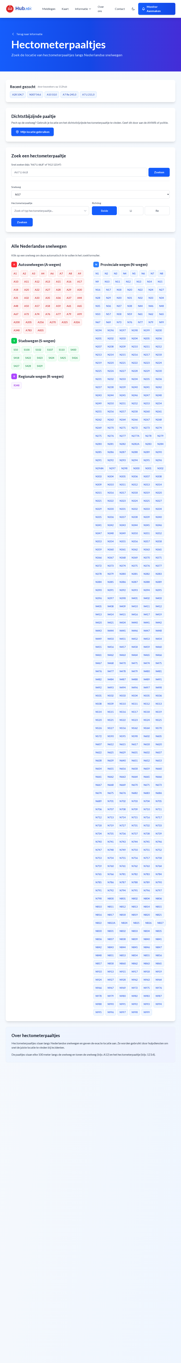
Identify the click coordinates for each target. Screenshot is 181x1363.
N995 (99, 1012)
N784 (159, 874)
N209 (123, 346)
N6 (143, 273)
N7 (152, 273)
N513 (159, 703)
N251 (123, 403)
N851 (111, 955)
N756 (135, 857)
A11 (26, 281)
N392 (123, 590)
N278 (148, 435)
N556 (123, 727)
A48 (16, 305)
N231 (99, 378)
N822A (111, 922)
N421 (111, 622)
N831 (111, 930)
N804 (147, 898)
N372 (99, 565)
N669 (123, 784)
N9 (97, 281)
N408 (111, 606)
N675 (111, 792)
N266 (135, 419)
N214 (111, 354)
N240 (135, 387)
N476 (99, 671)
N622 (99, 752)
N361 (123, 549)
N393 (135, 590)
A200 (17, 322)
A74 (37, 314)
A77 (58, 314)
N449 (99, 638)
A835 (41, 330)
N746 (159, 841)
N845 (135, 947)
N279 (160, 435)
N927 (111, 979)
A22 (37, 289)
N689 (99, 801)
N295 (147, 460)
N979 (111, 995)
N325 (147, 500)
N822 (99, 922)
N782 (135, 874)
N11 (117, 281)
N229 (147, 370)
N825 (136, 922)
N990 (111, 1003)
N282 (123, 443)
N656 (123, 768)
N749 (123, 849)
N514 (99, 711)
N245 (123, 395)
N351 (147, 533)
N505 (147, 695)
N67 (98, 322)
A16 (69, 281)
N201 (99, 338)
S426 (75, 357)
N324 (135, 500)
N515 (111, 711)
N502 (111, 695)
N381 (135, 573)
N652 (147, 760)
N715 (135, 817)
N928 (123, 979)
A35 (47, 297)
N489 (147, 679)
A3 (33, 273)
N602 (147, 736)
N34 (161, 297)
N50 (98, 314)
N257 (123, 411)
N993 (147, 1003)
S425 (63, 357)
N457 (123, 646)
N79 (151, 322)
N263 (111, 419)
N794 (123, 890)
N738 (147, 833)
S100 (27, 349)
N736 (123, 833)
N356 (135, 541)
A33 (37, 297)
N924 (99, 979)
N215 (123, 354)
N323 (123, 500)
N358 (159, 541)
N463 (123, 654)
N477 (111, 671)
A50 (26, 305)
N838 (123, 939)
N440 (135, 622)
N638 (99, 760)
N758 (159, 857)
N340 (159, 516)
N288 (135, 452)
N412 (159, 606)
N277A (135, 435)
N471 (135, 663)
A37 (69, 297)
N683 (147, 792)
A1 (15, 273)
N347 (99, 533)
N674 (99, 792)
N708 (123, 809)
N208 (111, 346)
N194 (99, 330)
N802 (135, 898)
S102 (38, 349)
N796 (147, 890)
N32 (140, 297)
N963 (147, 979)
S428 (28, 365)
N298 (124, 468)
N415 (123, 614)
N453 (147, 638)
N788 (135, 882)
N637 (159, 752)
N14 (149, 281)
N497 (147, 687)
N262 (99, 419)
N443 (99, 630)
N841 (159, 939)
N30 (119, 297)
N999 (147, 1012)
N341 (99, 525)
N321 (99, 500)
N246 (135, 395)
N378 (99, 573)
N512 (147, 703)
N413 (99, 614)
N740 (99, 841)
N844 (123, 947)
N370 (147, 557)
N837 (111, 939)
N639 (111, 760)
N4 (124, 273)
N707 (111, 809)
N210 (135, 346)
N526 (99, 727)
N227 (123, 370)
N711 (159, 809)
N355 (123, 541)
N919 (159, 971)
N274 (159, 427)
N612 (111, 744)
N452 (135, 638)
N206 (159, 338)
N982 (135, 995)
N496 (135, 687)
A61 (69, 305)
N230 (159, 370)
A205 (29, 322)
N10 (107, 281)
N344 (135, 525)
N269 (99, 427)
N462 (111, 654)
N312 (135, 484)
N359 (99, 549)
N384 (99, 581)
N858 (111, 963)
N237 (99, 387)
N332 (135, 508)
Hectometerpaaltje (21, 203)
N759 (99, 865)
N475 (159, 663)
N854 (135, 955)
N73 (119, 322)
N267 (147, 419)
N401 (135, 598)
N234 (135, 378)
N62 (151, 314)
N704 (147, 801)
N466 (159, 654)
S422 (28, 357)
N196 (111, 330)
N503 (123, 695)
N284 (160, 443)
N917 (135, 971)
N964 (159, 979)
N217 (147, 354)
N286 (111, 452)
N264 (123, 419)
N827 (160, 922)
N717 (159, 817)
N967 (111, 987)
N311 (123, 484)
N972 (135, 987)
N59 (129, 314)
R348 (16, 385)
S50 (16, 349)
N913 (111, 971)
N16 (98, 289)
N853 (123, 955)
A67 (16, 314)
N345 (147, 525)
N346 (159, 525)
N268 (159, 419)
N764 (159, 865)
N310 (111, 484)
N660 (159, 768)
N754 (111, 857)
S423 (40, 357)
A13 (47, 281)
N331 (123, 508)
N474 (147, 663)
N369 (135, 557)
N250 (111, 403)
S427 (16, 365)
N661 (99, 776)
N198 (135, 330)
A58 (47, 305)
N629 (123, 752)
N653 (159, 760)
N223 (147, 362)
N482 (99, 679)
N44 (140, 305)
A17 (79, 281)
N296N (99, 468)
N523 (135, 719)
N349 (123, 533)
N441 (147, 622)
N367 (111, 557)
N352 (159, 533)
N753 (99, 857)
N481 (159, 671)
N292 (111, 460)
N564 (147, 727)
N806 (159, 898)
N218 (159, 354)
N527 (111, 727)
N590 (111, 736)
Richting (96, 203)
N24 (151, 289)
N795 (135, 890)
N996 (111, 1012)
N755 (123, 857)
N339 (147, 516)
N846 (147, 947)
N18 (119, 289)
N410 (135, 606)
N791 (99, 890)
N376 (147, 565)
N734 (99, 833)
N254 (159, 403)
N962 (135, 979)
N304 (111, 476)
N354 (111, 541)
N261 (159, 411)
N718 (99, 825)
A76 (47, 314)
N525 (159, 719)
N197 (123, 330)
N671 (147, 784)
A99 (79, 314)
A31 (16, 297)
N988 (99, 1003)
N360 (111, 549)
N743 (123, 841)
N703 (135, 801)
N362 (135, 549)
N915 (123, 971)
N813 (135, 906)
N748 (111, 849)
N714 (123, 817)
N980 (123, 995)
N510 (123, 703)
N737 (135, 833)
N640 (123, 760)
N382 (147, 573)
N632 (147, 752)
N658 (135, 768)
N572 (99, 736)
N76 (129, 322)
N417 (147, 614)
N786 (111, 882)
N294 (135, 460)
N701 (111, 801)
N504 (135, 695)
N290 (159, 452)
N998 (135, 1012)
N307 (147, 476)
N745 (147, 841)
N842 (99, 947)
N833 (135, 930)
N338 (135, 516)
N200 (159, 330)
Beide (104, 210)
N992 (135, 1003)
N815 (159, 906)
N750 (135, 849)
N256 (111, 411)
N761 (123, 865)
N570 (159, 727)
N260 (147, 411)
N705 (159, 801)
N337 (123, 516)
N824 (124, 922)
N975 (147, 987)
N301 (148, 468)
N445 (123, 630)
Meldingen (48, 8)
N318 (135, 492)
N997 (123, 1012)
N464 (135, 654)
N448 (159, 630)
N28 (98, 297)
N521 (111, 719)
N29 (108, 297)
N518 (147, 711)
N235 (147, 378)
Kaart (65, 8)
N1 (97, 273)
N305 (123, 476)
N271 (123, 427)
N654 (99, 768)
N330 (111, 508)
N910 (99, 971)
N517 (135, 711)
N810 (99, 906)
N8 (161, 273)
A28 (58, 289)
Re (157, 210)
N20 (129, 289)
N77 (140, 322)
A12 (37, 281)
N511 (135, 703)
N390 (99, 590)
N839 (135, 939)
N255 (99, 411)
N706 (99, 809)
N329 (99, 508)
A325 (65, 322)
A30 (79, 289)
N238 (111, 387)
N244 (111, 395)
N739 (159, 833)
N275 (99, 435)
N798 (99, 898)
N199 (147, 330)
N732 (147, 825)
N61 (140, 314)
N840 (147, 939)
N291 (99, 460)
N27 (161, 289)
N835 (159, 930)
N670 (135, 784)
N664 (135, 776)
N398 (123, 598)
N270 (111, 427)
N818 (123, 914)
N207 (99, 346)
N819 (135, 914)
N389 (159, 581)
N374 (123, 565)
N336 (111, 516)
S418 (16, 357)
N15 (160, 281)
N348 (111, 533)
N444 (111, 630)
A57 (37, 305)
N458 (135, 646)
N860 (123, 963)
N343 (123, 525)
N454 (159, 638)
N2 (106, 273)
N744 (135, 841)
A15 (58, 281)
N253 (147, 403)
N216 (135, 354)
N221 (123, 362)
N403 (159, 598)
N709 (135, 809)
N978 (99, 995)
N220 (111, 362)
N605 (159, 736)
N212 (159, 346)
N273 (147, 427)
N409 (123, 606)
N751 (147, 849)
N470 (123, 663)
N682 (135, 792)
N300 (136, 468)
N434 (123, 622)
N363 (147, 549)
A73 (26, 314)
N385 (111, 581)
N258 (135, 411)
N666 (159, 776)
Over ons (101, 9)
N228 (135, 370)
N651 (135, 760)
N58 (119, 314)
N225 (99, 370)
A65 (79, 305)
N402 (147, 598)
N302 (160, 468)
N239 (123, 387)
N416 (135, 614)
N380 (123, 573)
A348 (17, 330)
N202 (111, 338)
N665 (147, 776)
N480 (147, 671)
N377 (159, 565)
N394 (147, 590)
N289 (147, 452)
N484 (111, 679)
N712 (99, 817)
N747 (99, 849)
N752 (159, 849)
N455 (99, 646)
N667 (99, 784)
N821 (159, 914)
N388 (147, 581)
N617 (135, 744)
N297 (112, 468)
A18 (16, 289)
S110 (62, 349)
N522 (123, 719)
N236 (159, 378)
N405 (99, 606)
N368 (123, 557)
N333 (147, 508)
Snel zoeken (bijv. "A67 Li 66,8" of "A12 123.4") (36, 164)
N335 (99, 516)
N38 (129, 305)
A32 (26, 297)
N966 (99, 987)
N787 (123, 882)
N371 (159, 557)
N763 (147, 865)
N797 (159, 890)
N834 (147, 930)
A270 (53, 322)
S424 (51, 357)
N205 (147, 338)
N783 (147, 874)
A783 (29, 330)
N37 (119, 305)
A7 (61, 273)
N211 (147, 346)
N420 (99, 622)
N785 (99, 882)
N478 (123, 671)
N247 (147, 395)
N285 (99, 452)
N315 (99, 492)
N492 (99, 687)
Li (131, 210)
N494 (123, 687)
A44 (79, 297)
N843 (111, 947)
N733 (159, 825)
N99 (161, 322)
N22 (140, 289)
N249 (99, 403)
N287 (123, 452)
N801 (123, 898)
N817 (111, 914)
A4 (42, 273)
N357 (147, 541)
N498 (159, 687)
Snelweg (16, 186)
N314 (159, 484)
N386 (123, 581)
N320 (159, 492)
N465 (147, 654)
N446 (135, 630)
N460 (159, 646)
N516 (123, 711)
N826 (148, 922)
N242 (159, 387)
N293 (123, 460)
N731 (135, 825)
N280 (99, 443)
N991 (123, 1003)
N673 (159, 784)
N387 (135, 581)
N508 (99, 703)
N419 (159, 614)
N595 (123, 736)
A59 (58, 305)
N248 (159, 395)
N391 (111, 590)
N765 (99, 874)
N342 (111, 525)
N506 (159, 695)
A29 (69, 289)
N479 (135, 671)
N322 (111, 500)
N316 (111, 492)
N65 (161, 314)
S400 (73, 349)
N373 (111, 565)
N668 (111, 784)
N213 (99, 354)
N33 (151, 297)
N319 (147, 492)
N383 (159, 573)
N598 (135, 736)
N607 (99, 744)
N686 (159, 792)
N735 (111, 833)
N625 (111, 752)
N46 (151, 305)
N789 (147, 882)
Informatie (81, 8)
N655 (111, 768)
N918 (147, 971)
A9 (79, 273)
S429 (40, 365)
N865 (159, 963)
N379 (111, 573)
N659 (147, 768)
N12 (128, 281)
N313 (147, 484)
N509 (111, 703)
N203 (123, 338)
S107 (50, 349)
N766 (111, 874)
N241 (147, 387)
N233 (123, 378)
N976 (159, 987)
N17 (108, 289)
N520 (99, 719)
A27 (47, 289)
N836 (99, 939)
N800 (111, 898)
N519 (159, 711)
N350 (135, 533)
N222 (135, 362)
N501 (99, 695)
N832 (123, 930)
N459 (147, 646)
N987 (159, 995)
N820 (147, 914)
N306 (135, 476)
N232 (111, 378)
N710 (147, 809)
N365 (159, 549)
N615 (123, 744)
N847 (159, 947)
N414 (111, 614)
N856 (159, 955)
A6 (52, 273)
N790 (159, 882)
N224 (159, 362)
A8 (70, 273)
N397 (111, 598)
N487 (123, 679)
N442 (159, 622)
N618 (147, 744)
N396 (99, 598)
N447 (147, 630)
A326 (77, 322)
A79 (69, 314)
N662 (111, 776)
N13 (139, 281)
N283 (148, 443)
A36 (58, 297)
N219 (99, 362)
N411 (147, 606)
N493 (111, 687)
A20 (26, 289)
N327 (159, 500)
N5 (134, 273)
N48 (161, 305)
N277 (123, 435)
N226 (111, 370)
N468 (111, 663)
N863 (147, 963)
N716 (147, 817)
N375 (135, 565)
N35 (98, 305)
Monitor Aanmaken (154, 9)
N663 (123, 776)
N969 (123, 987)
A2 (24, 273)
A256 (41, 322)
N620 (159, 744)
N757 (147, 857)
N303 (99, 476)
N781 (123, 874)
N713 (111, 817)
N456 (111, 646)
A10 (16, 281)
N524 (147, 719)
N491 (159, 679)
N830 (99, 930)
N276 (111, 435)
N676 (123, 792)
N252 (135, 403)
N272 (135, 427)
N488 (135, 679)
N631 (135, 752)
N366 (99, 557)
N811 (111, 906)
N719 (111, 825)
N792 (111, 890)
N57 (108, 314)
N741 (111, 841)
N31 (129, 297)
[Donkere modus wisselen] (133, 8)
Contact (120, 8)
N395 (159, 590)
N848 (99, 955)
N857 (99, 963)
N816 (99, 914)
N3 (115, 273)
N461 (99, 654)
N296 (159, 460)
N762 (135, 865)
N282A (135, 443)
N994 (159, 1003)
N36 (108, 305)
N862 (135, 963)
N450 (111, 638)
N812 (123, 906)
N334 (159, 508)
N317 (123, 492)
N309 (99, 484)
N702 (123, 801)
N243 (99, 395)
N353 (99, 541)
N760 (111, 865)
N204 (135, 338)
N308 (159, 476)
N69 (108, 322)
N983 (147, 995)
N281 (111, 443)
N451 (123, 638)
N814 (147, 906)
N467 (99, 663)
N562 (135, 727)
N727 (123, 825)
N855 (147, 955)
